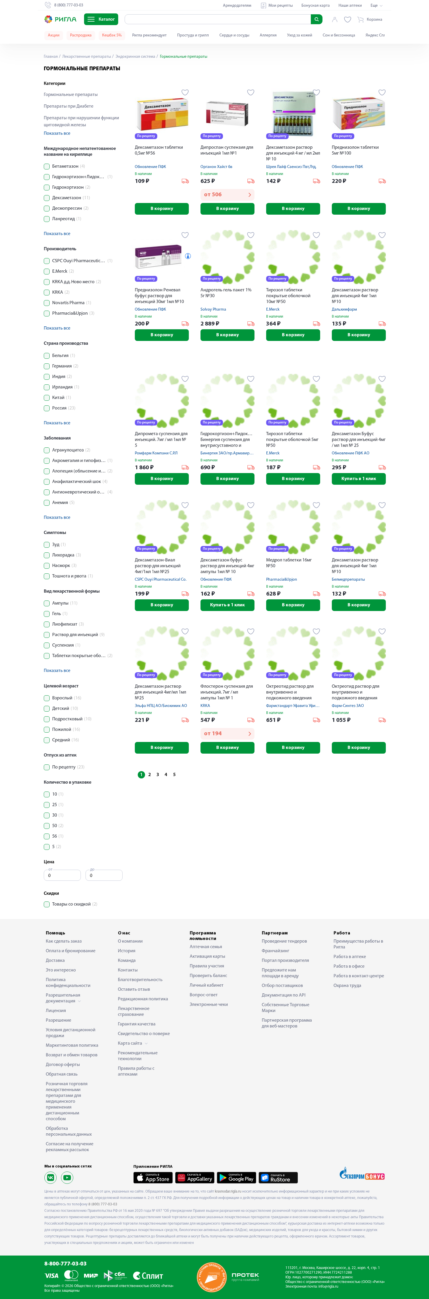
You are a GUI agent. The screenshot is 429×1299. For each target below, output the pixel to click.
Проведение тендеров (284, 941)
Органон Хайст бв (216, 167)
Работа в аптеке (350, 957)
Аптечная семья (206, 947)
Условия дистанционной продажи (70, 1033)
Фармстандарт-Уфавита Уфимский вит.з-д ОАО (307, 706)
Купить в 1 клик (358, 479)
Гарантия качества (137, 1024)
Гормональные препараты (71, 94)
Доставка (55, 960)
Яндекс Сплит (378, 35)
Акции (54, 35)
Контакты (128, 970)
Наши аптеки (350, 5)
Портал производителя (285, 960)
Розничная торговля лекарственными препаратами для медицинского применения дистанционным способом (67, 1101)
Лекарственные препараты (86, 57)
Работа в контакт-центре (359, 976)
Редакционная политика (143, 999)
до (92, 869)
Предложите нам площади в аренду (280, 973)
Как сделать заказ (64, 941)
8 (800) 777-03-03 (102, 1204)
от (50, 869)
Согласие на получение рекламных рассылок (69, 1147)
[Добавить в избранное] (185, 92)
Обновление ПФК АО (350, 453)
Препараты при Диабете (68, 106)
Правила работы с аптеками (136, 1071)
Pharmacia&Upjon (281, 579)
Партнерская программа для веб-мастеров (287, 1023)
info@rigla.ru (328, 1287)
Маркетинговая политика (72, 1045)
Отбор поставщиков (282, 985)
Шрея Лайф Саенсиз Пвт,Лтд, (291, 167)
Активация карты (207, 956)
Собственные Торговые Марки (285, 1008)
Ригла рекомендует (149, 35)
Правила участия (207, 966)
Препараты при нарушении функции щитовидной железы (81, 121)
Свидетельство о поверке (144, 1034)
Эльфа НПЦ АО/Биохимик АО (161, 706)
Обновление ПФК (150, 167)
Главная (51, 57)
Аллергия (268, 35)
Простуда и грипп (193, 35)
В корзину (162, 208)
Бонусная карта (315, 5)
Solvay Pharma (213, 309)
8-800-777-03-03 (65, 1264)
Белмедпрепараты (348, 579)
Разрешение (58, 1020)
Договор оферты (63, 1064)
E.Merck (273, 309)
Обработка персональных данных (69, 1131)
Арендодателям (237, 5)
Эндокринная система (135, 57)
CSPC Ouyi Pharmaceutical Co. (160, 579)
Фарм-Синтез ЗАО (348, 706)
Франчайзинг (275, 951)
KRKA (205, 706)
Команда (127, 960)
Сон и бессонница (339, 35)
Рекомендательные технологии (138, 1056)
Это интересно (61, 970)
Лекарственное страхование (133, 1011)
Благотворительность (140, 980)
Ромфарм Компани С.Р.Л (156, 453)
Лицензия (56, 1011)
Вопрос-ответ (204, 995)
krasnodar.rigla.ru (228, 1191)
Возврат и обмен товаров (71, 1055)
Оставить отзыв (134, 989)
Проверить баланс (208, 976)
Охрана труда (347, 985)
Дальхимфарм (344, 309)
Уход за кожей (299, 35)
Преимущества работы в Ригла (358, 944)
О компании (130, 941)
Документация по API (284, 995)
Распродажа (81, 35)
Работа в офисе (349, 966)
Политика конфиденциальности (68, 983)
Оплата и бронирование (70, 951)
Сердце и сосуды (234, 35)
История (126, 951)
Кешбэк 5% (112, 35)
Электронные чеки (209, 1004)
